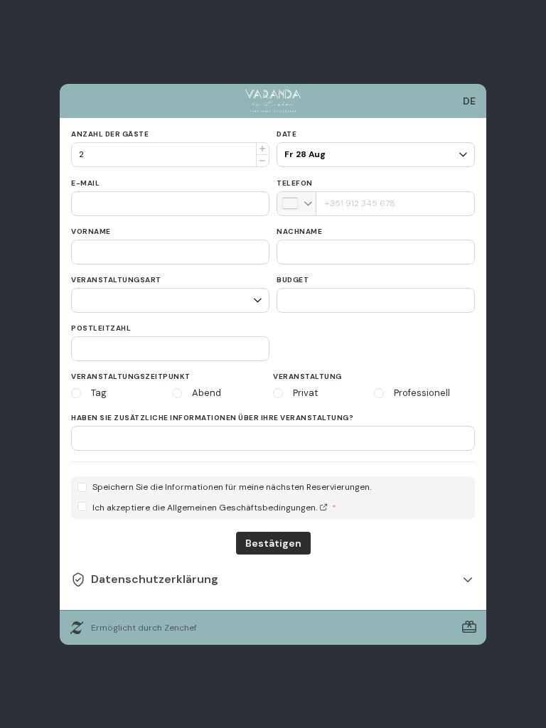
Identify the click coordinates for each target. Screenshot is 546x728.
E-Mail (85, 183)
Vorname (91, 231)
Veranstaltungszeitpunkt (131, 376)
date (286, 134)
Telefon (295, 183)
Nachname (299, 231)
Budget (293, 279)
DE (469, 101)
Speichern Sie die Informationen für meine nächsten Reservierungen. (231, 487)
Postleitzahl (101, 328)
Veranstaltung (307, 376)
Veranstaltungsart (116, 279)
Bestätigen (273, 543)
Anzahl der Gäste (110, 134)
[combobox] (296, 203)
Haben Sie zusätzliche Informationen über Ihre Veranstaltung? (212, 417)
